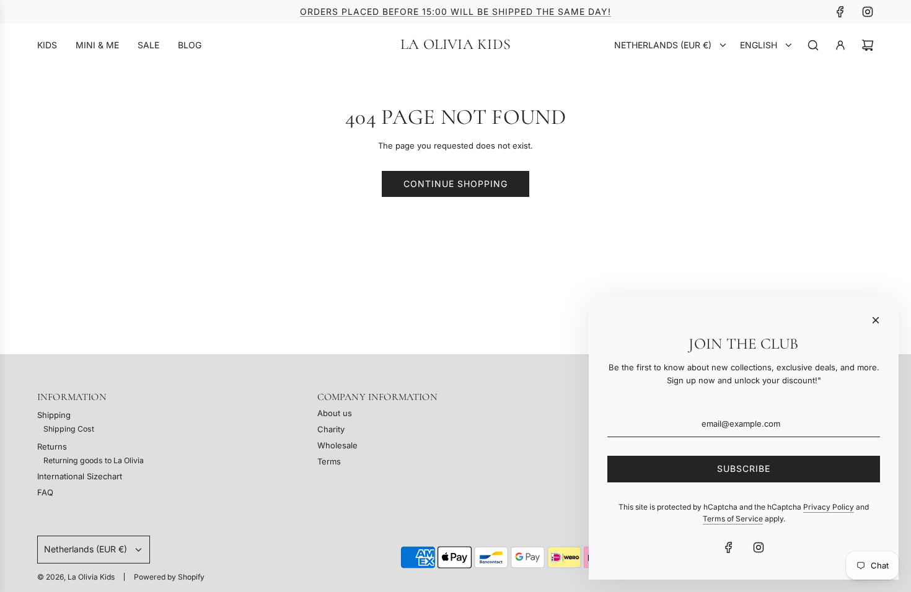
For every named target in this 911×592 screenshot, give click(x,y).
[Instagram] (867, 12)
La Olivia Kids (455, 44)
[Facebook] (840, 12)
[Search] (813, 45)
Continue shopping (455, 183)
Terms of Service (733, 518)
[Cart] (867, 45)
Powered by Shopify (169, 576)
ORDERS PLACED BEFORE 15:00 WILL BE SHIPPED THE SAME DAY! (455, 11)
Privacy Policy (828, 506)
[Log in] (840, 45)
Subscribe (743, 468)
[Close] (875, 320)
